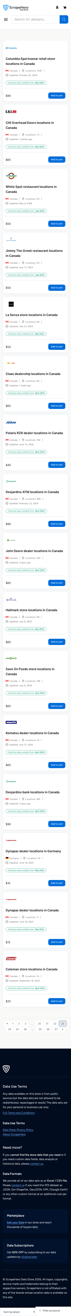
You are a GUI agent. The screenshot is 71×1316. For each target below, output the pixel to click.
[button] (6, 19)
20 (39, 1023)
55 (40, 1029)
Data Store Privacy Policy (18, 1129)
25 (17, 1029)
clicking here (29, 1256)
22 (54, 1023)
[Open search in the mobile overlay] (40, 19)
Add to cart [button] (57, 95)
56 (48, 1029)
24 (9, 1029)
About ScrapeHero (14, 1134)
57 (56, 1029)
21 (47, 1023)
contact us (36, 1163)
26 (25, 1029)
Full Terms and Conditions (19, 1112)
